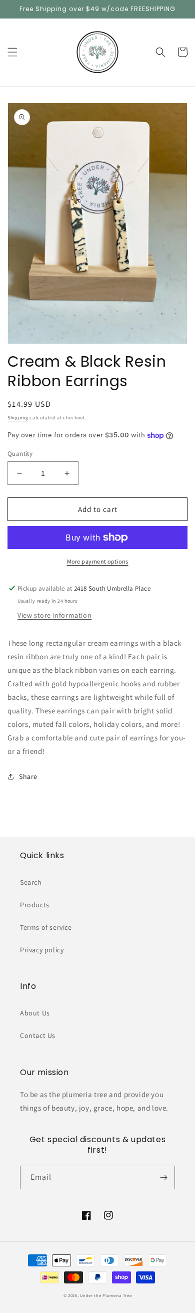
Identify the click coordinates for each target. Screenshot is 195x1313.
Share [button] (28, 776)
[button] (13, 52)
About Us (35, 1012)
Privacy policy (42, 949)
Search (31, 882)
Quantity (20, 453)
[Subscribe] (163, 1177)
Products (35, 904)
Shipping (18, 417)
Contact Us (38, 1035)
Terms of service (46, 927)
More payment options (97, 561)
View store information (55, 615)
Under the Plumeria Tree (106, 1295)
